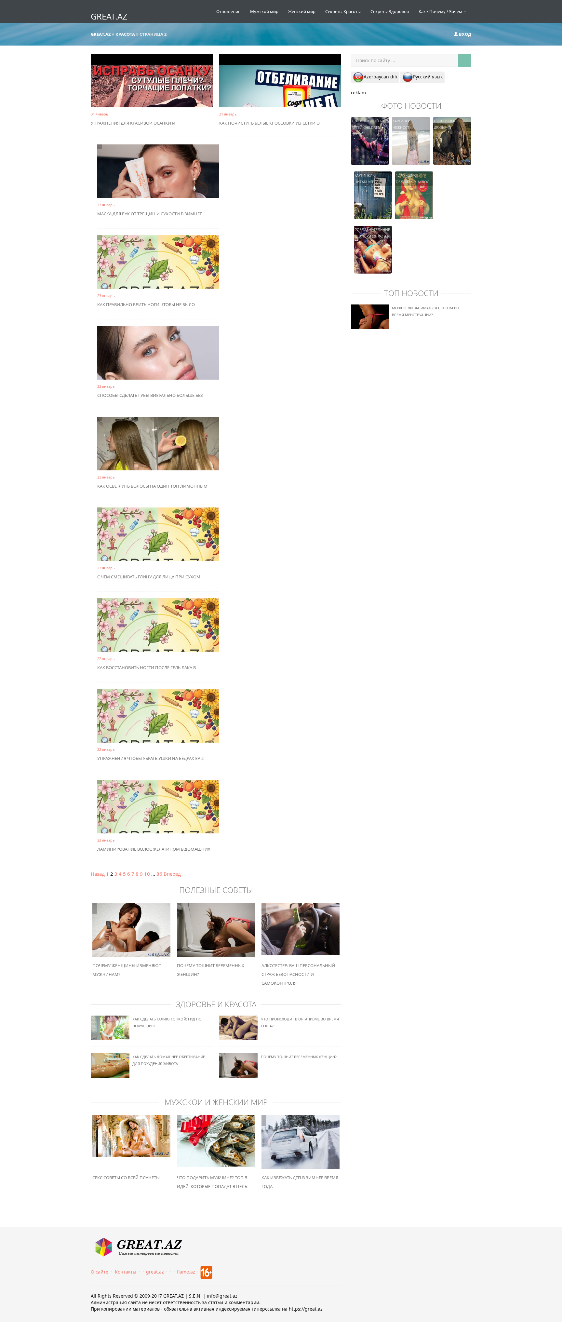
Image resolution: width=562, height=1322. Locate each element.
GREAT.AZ (109, 16)
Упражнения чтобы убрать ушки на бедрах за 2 (150, 758)
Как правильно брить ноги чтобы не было (146, 304)
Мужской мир (264, 11)
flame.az (186, 1272)
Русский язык (428, 77)
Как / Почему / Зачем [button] (441, 11)
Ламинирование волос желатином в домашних (153, 849)
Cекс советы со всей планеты (126, 1177)
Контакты (125, 1272)
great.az (155, 1272)
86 (159, 873)
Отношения (228, 11)
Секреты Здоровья (389, 11)
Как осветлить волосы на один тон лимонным (152, 486)
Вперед (172, 873)
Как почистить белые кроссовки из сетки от (270, 123)
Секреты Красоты (343, 11)
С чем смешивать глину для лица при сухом (148, 577)
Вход (464, 34)
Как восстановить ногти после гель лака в (146, 667)
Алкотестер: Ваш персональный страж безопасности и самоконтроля (298, 974)
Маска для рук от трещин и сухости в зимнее (149, 214)
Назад (98, 873)
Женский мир (301, 11)
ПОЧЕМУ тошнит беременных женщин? (299, 1056)
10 (147, 873)
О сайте (99, 1272)
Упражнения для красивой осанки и (133, 123)
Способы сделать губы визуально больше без (150, 395)
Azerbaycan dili (380, 77)
